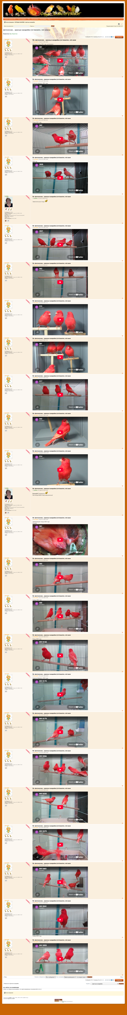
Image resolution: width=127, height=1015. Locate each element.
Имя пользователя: (8, 26)
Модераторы (14, 33)
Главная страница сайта (10, 19)
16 (113, 36)
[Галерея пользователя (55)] (8, 221)
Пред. (5, 976)
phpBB (10, 997)
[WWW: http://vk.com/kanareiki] (5, 221)
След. (121, 976)
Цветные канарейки (30, 22)
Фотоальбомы (35, 19)
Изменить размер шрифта (121, 24)
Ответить (117, 36)
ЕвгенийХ (36, 41)
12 (105, 36)
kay (10, 33)
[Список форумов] (43, 10)
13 (107, 36)
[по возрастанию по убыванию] (84, 976)
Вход (49, 19)
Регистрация (43, 19)
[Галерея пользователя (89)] (6, 57)
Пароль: (32, 26)
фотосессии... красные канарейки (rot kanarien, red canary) (26, 30)
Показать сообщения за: (40, 976)
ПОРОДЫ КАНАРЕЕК (20, 22)
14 (109, 36)
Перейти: (88, 983)
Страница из (97, 36)
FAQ (29, 19)
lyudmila (35, 198)
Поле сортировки (60, 976)
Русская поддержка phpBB (9, 998)
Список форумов (22, 19)
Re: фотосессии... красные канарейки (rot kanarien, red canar (54, 40)
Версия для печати (119, 24)
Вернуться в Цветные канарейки (11, 983)
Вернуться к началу (122, 76)
